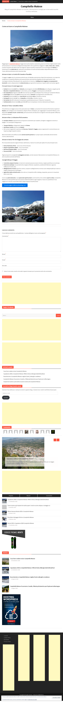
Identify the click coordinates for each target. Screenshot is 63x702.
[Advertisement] (31, 293)
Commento (5, 236)
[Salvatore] (5, 431)
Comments (49, 495)
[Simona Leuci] (48, 431)
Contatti (6, 635)
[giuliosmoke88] (26, 431)
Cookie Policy (7, 637)
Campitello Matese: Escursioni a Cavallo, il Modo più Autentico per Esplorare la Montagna (26, 379)
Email (3, 260)
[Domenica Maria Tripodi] (37, 431)
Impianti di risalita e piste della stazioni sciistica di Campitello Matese (21, 381)
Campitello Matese (31, 6)
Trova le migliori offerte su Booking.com (15, 185)
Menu (32, 17)
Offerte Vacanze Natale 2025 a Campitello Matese (20, 511)
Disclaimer (6, 639)
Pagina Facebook (8, 307)
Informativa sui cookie (32, 699)
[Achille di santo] (42, 431)
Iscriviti (6, 397)
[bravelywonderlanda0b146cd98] (10, 431)
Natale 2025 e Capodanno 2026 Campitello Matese (20, 523)
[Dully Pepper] (53, 431)
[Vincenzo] (32, 431)
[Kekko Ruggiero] (16, 431)
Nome (3, 254)
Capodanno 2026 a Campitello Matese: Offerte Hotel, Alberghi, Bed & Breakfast (24, 374)
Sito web (4, 265)
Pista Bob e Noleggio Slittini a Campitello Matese (20, 517)
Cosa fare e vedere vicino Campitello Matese (15, 371)
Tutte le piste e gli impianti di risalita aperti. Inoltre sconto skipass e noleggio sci (28, 505)
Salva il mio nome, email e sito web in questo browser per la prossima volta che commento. (28, 271)
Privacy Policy (7, 641)
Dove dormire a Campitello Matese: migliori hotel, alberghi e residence (22, 376)
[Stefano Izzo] (21, 431)
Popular (11, 495)
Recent (28, 495)
